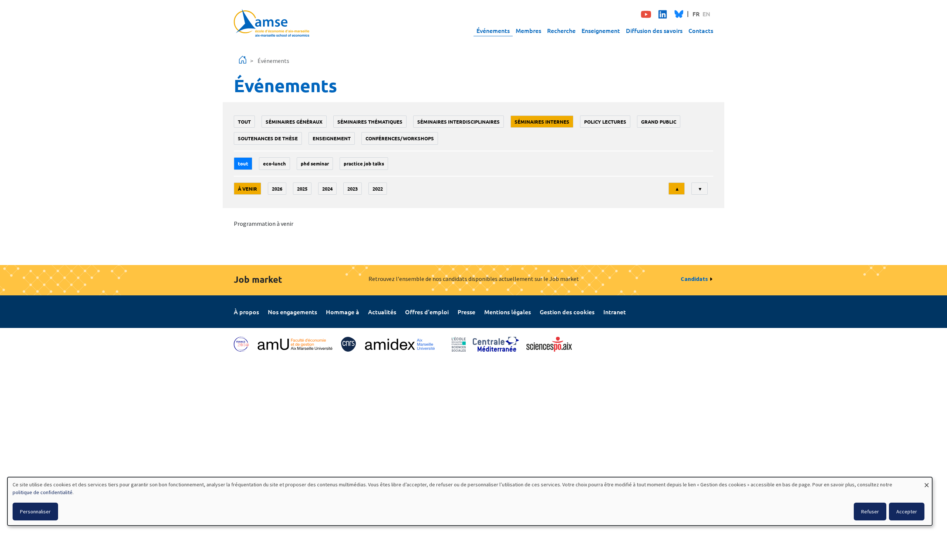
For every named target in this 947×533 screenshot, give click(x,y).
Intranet (614, 312)
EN (706, 14)
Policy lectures (605, 121)
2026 (277, 188)
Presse (466, 312)
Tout (244, 121)
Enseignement (601, 30)
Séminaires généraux (294, 121)
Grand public (658, 121)
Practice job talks (364, 163)
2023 (352, 188)
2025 (302, 188)
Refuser (870, 511)
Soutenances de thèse (268, 138)
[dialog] (469, 501)
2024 (327, 188)
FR (696, 14)
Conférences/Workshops (399, 138)
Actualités (382, 312)
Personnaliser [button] (35, 511)
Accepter (906, 511)
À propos (246, 312)
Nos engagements (292, 312)
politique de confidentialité (43, 492)
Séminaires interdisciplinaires (458, 121)
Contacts (700, 30)
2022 (378, 188)
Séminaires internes (542, 121)
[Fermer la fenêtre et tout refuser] (926, 481)
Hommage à (342, 312)
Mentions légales (507, 312)
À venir (247, 188)
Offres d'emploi (427, 312)
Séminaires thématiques (369, 121)
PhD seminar (315, 163)
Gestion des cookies (567, 312)
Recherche (561, 30)
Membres (528, 30)
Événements (493, 30)
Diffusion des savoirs (654, 30)
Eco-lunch (274, 163)
